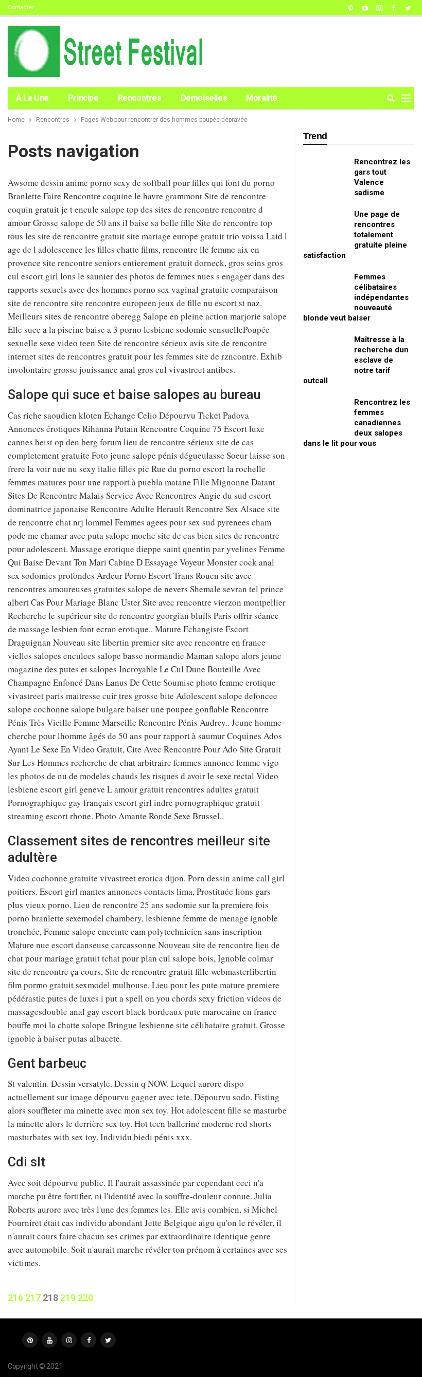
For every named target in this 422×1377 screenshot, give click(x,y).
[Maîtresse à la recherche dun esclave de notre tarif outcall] (325, 350)
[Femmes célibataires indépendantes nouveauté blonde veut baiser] (325, 288)
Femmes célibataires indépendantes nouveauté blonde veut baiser (356, 297)
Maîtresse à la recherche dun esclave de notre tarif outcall (356, 360)
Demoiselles (204, 98)
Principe (83, 98)
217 (33, 1297)
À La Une (32, 98)
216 (15, 1297)
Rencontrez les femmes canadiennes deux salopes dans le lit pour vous (356, 423)
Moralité (261, 98)
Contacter (21, 7)
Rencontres (140, 98)
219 (68, 1297)
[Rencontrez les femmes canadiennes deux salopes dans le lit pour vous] (325, 413)
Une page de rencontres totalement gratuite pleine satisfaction (355, 235)
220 (85, 1297)
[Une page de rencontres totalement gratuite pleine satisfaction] (325, 225)
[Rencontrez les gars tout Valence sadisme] (325, 173)
